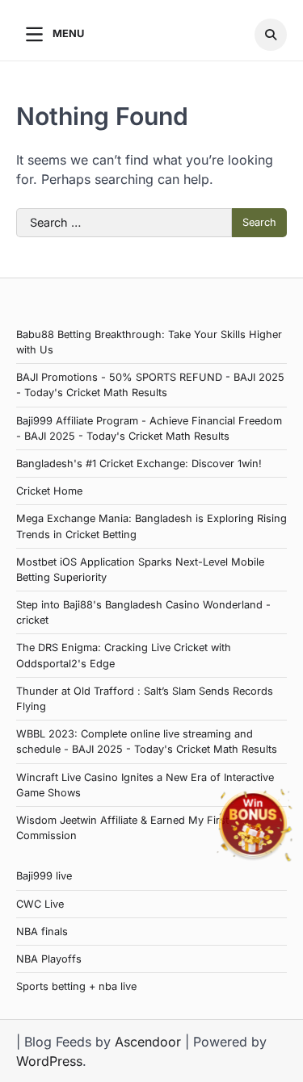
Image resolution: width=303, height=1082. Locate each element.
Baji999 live (44, 876)
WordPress (49, 1061)
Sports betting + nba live (76, 986)
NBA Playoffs (49, 959)
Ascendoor (148, 1042)
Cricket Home (49, 491)
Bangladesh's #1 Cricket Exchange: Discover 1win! (139, 463)
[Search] (271, 35)
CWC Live (40, 904)
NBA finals (42, 931)
